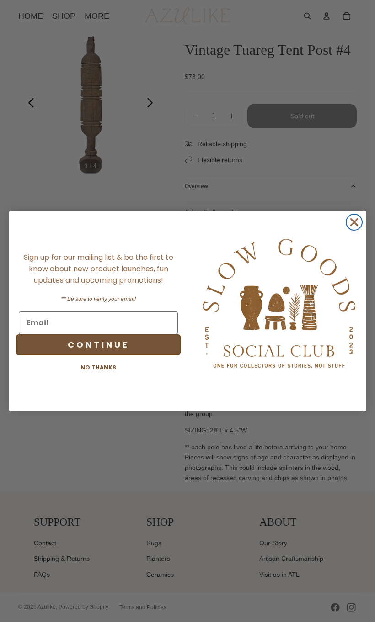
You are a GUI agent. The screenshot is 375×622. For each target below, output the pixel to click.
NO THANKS (98, 367)
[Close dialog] (354, 222)
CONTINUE (98, 344)
